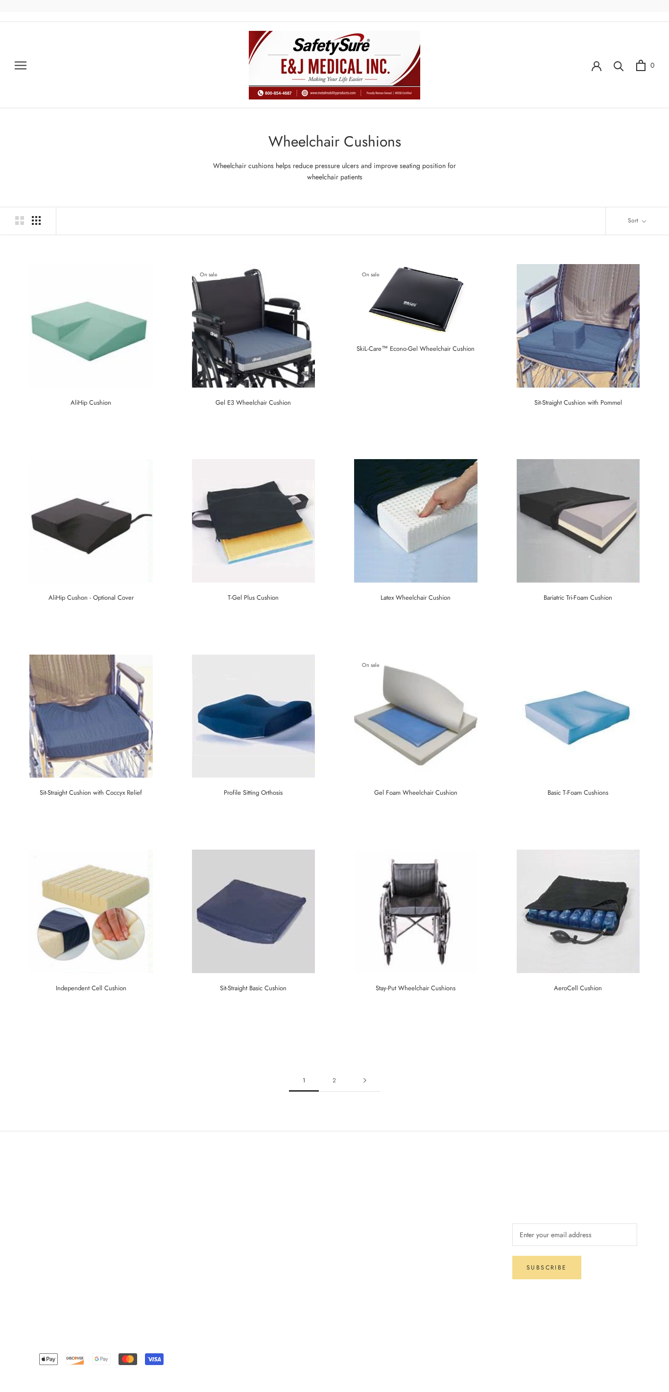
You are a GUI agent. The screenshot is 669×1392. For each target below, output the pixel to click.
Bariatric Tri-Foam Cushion (578, 597)
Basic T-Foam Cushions (578, 792)
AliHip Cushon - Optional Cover (91, 597)
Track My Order (54, 1262)
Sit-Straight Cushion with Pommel (578, 402)
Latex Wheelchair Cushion (416, 597)
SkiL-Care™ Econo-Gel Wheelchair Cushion (416, 348)
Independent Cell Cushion (91, 988)
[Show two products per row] (19, 220)
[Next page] (365, 1081)
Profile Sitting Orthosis (253, 792)
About (169, 1197)
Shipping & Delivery (61, 1213)
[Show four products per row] (36, 220)
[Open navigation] (20, 65)
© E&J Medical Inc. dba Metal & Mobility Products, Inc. (334, 1344)
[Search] (619, 65)
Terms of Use (180, 1229)
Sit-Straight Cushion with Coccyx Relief (91, 792)
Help (39, 1197)
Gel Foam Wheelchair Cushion (415, 792)
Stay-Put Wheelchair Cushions (415, 988)
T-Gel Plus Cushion (253, 597)
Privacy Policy (52, 1245)
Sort (634, 220)
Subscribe (546, 1267)
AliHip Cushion (91, 402)
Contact (172, 1213)
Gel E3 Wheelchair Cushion (253, 402)
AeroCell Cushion (578, 988)
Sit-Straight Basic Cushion (253, 988)
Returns (42, 1229)
